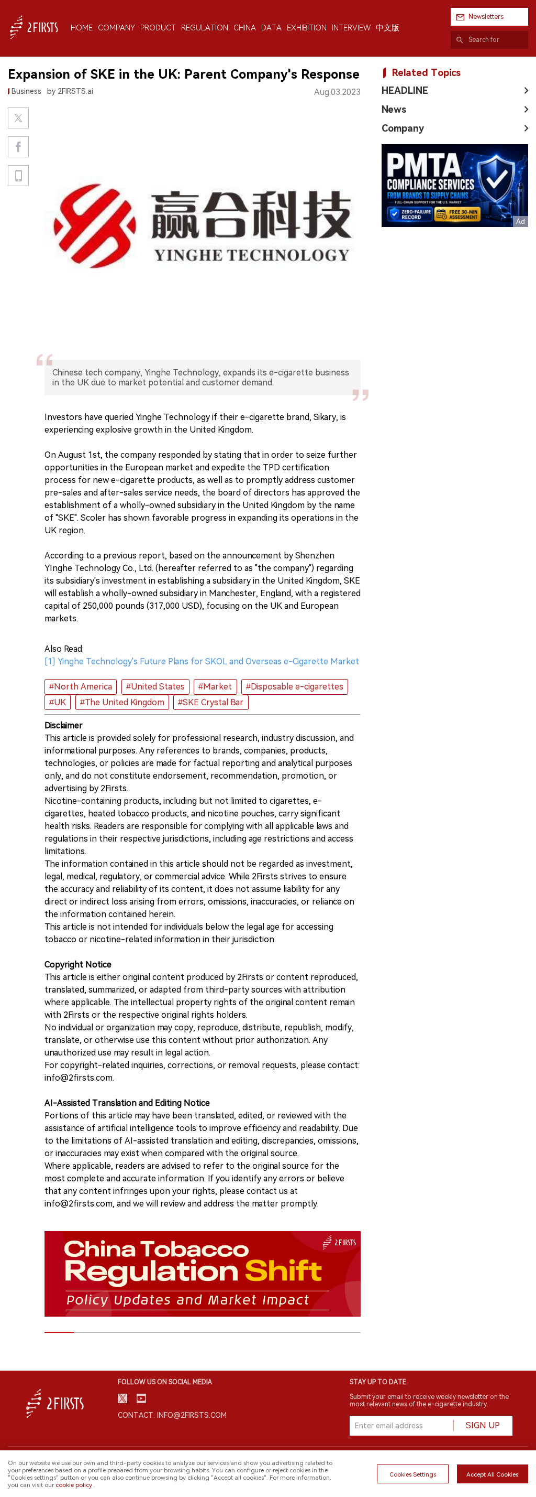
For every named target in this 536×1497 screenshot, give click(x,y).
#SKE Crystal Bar (210, 702)
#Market (215, 687)
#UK (57, 702)
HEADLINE (405, 90)
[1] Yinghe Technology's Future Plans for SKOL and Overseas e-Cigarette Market (201, 661)
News (394, 109)
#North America (80, 687)
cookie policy (73, 1485)
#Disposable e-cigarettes (294, 687)
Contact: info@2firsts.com (172, 1415)
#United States (155, 687)
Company (403, 128)
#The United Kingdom (122, 702)
